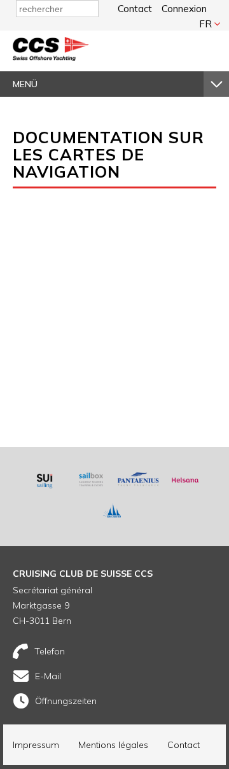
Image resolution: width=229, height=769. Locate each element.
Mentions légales (113, 745)
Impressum (36, 745)
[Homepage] (51, 58)
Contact (135, 9)
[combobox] (57, 8)
